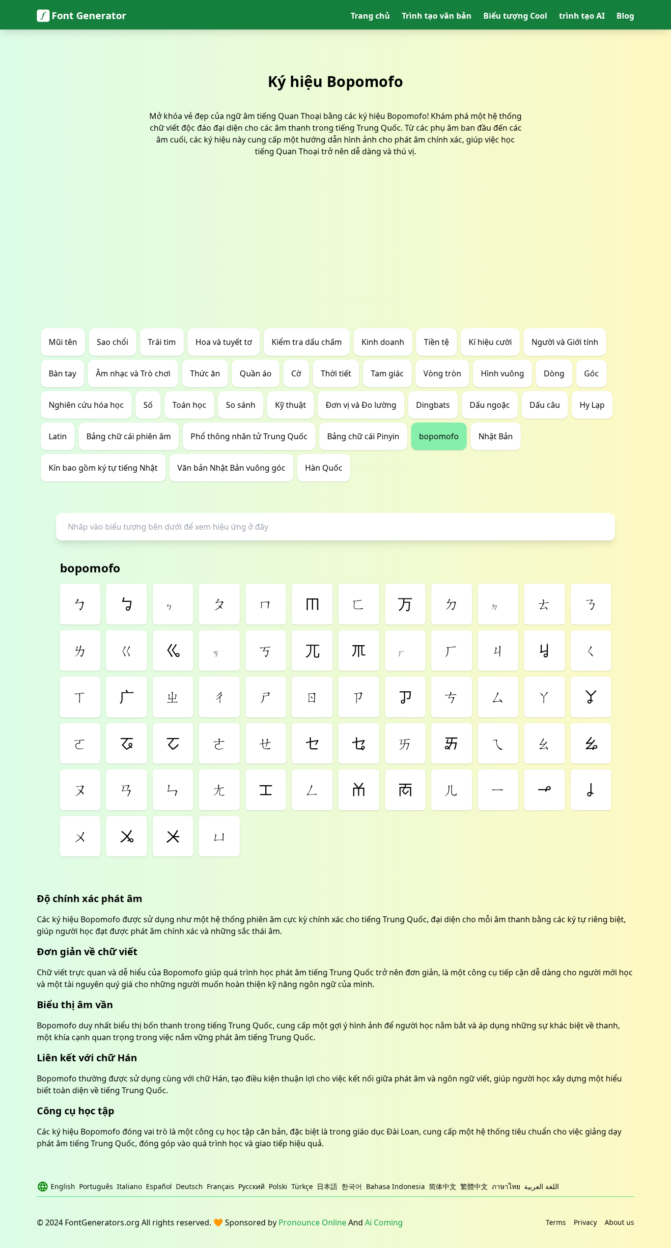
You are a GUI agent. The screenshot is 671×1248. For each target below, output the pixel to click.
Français (220, 1186)
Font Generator (89, 15)
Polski (278, 1186)
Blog (625, 15)
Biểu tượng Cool (515, 15)
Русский (251, 1186)
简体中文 (442, 1186)
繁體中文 (474, 1186)
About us (619, 1222)
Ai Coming (384, 1222)
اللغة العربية (541, 1186)
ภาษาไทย (506, 1186)
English (63, 1186)
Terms (556, 1222)
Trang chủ (370, 15)
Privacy (585, 1222)
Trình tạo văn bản (437, 15)
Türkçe (302, 1186)
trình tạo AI (582, 15)
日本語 (327, 1186)
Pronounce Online (312, 1222)
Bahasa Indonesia (395, 1186)
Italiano (129, 1186)
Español (159, 1186)
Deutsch (189, 1186)
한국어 (351, 1186)
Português (96, 1186)
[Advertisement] (335, 254)
